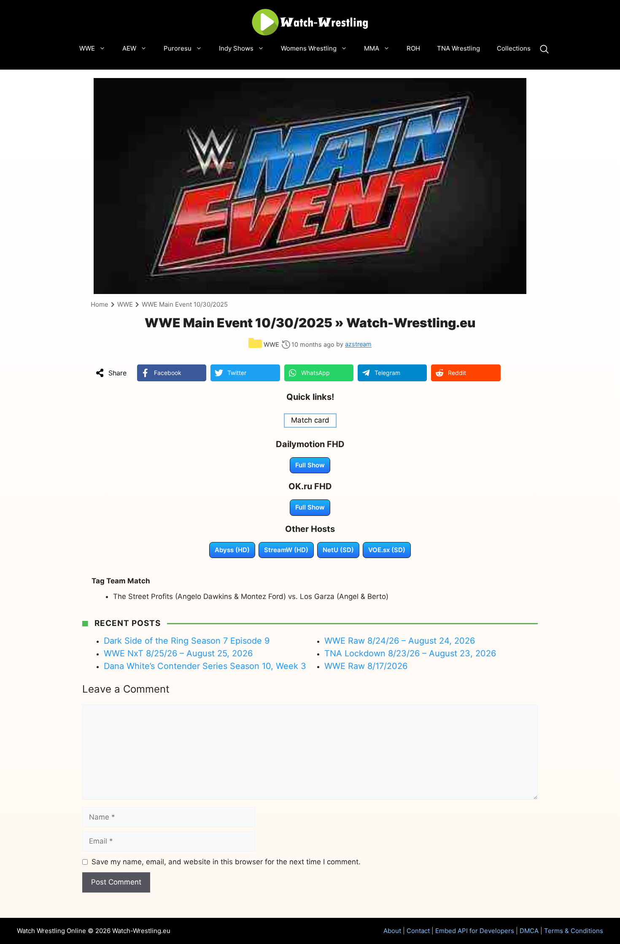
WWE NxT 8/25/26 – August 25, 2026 (178, 653)
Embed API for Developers (474, 931)
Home (99, 304)
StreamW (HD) (286, 550)
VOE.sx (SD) (386, 550)
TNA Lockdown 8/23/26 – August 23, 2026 (410, 653)
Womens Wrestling (309, 48)
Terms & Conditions (573, 931)
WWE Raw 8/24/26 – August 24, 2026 (399, 641)
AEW (129, 48)
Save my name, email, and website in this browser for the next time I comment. (226, 862)
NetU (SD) (338, 550)
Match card (310, 420)
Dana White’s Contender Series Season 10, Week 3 (205, 666)
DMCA (529, 931)
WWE (87, 48)
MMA (371, 48)
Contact (418, 931)
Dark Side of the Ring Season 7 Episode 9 (187, 641)
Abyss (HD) (232, 550)
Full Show (310, 465)
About (392, 931)
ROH (413, 48)
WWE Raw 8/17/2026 (365, 666)
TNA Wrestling (458, 48)
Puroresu (177, 48)
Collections (514, 48)
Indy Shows (236, 48)
